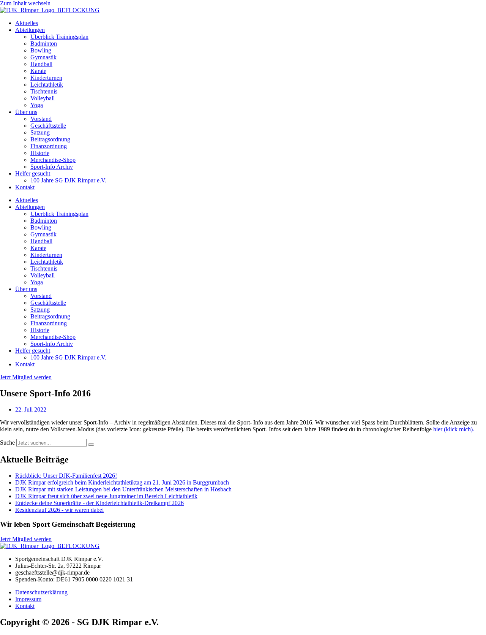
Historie (39, 153)
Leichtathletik (46, 84)
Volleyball (42, 98)
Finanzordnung (48, 146)
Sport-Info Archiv (51, 166)
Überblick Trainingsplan (59, 36)
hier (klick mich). (453, 429)
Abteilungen (30, 30)
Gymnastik (43, 57)
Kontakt (25, 187)
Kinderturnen (46, 77)
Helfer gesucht (32, 173)
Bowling (40, 50)
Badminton (43, 43)
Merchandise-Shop (53, 160)
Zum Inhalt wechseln (25, 3)
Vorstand (41, 119)
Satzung (40, 132)
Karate (38, 71)
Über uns (26, 112)
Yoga (36, 105)
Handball (41, 64)
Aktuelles (26, 23)
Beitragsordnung (50, 139)
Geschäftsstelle (48, 125)
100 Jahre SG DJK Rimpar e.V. (68, 180)
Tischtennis (43, 91)
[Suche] (91, 444)
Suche (7, 442)
